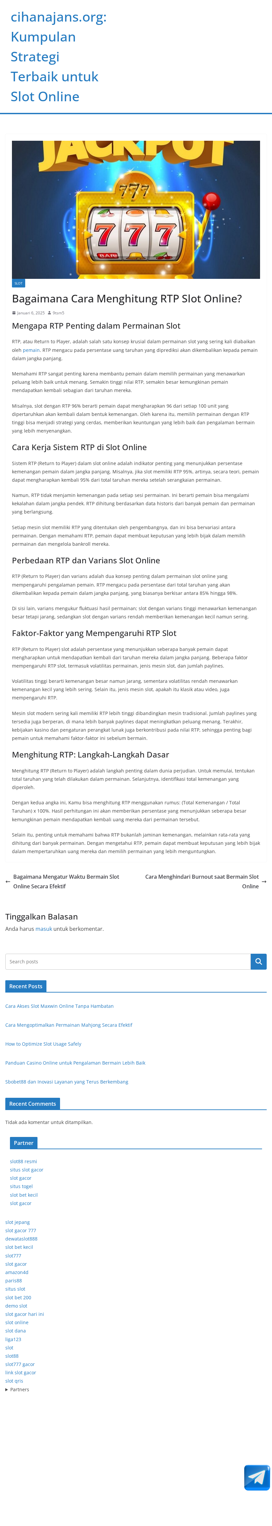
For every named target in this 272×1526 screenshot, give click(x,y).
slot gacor (21, 1178)
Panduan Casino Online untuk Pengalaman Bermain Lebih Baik (75, 1063)
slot (9, 1347)
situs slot (15, 1289)
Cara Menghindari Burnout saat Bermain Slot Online (202, 881)
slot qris (14, 1381)
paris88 (13, 1280)
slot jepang (17, 1222)
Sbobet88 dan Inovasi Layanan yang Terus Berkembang (66, 1082)
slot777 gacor (20, 1364)
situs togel (21, 1186)
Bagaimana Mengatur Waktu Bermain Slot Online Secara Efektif (66, 881)
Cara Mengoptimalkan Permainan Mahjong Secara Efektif (68, 1025)
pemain (31, 350)
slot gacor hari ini (24, 1314)
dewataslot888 (21, 1239)
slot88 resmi (23, 1161)
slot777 (13, 1255)
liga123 (13, 1339)
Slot (19, 283)
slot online (17, 1322)
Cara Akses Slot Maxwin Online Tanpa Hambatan (59, 1006)
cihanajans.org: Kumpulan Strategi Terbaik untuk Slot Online (59, 56)
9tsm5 (58, 313)
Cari (259, 961)
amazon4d (17, 1272)
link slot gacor (20, 1372)
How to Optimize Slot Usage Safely (43, 1044)
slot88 (12, 1356)
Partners (19, 1389)
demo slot (16, 1306)
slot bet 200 (18, 1297)
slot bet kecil (24, 1195)
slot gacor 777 (20, 1230)
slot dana (15, 1330)
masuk (43, 928)
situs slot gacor (26, 1169)
